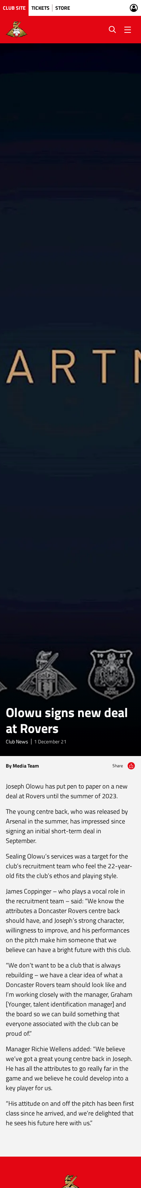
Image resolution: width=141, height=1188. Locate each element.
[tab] (14, 8)
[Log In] (133, 8)
